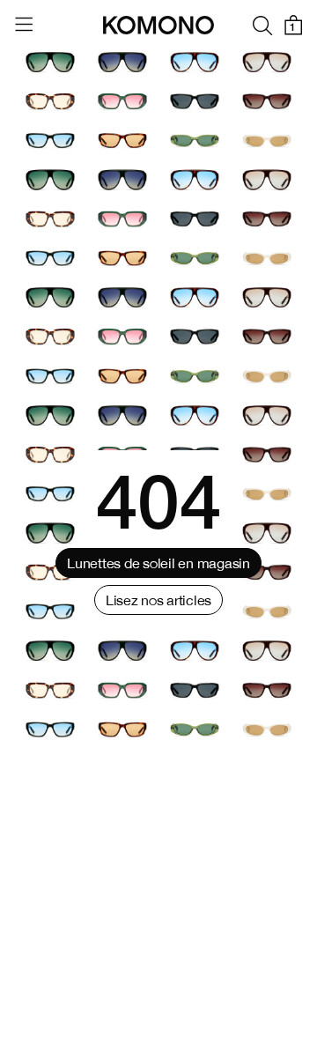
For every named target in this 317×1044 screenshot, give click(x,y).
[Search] (262, 25)
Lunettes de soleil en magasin (158, 563)
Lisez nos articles (158, 600)
